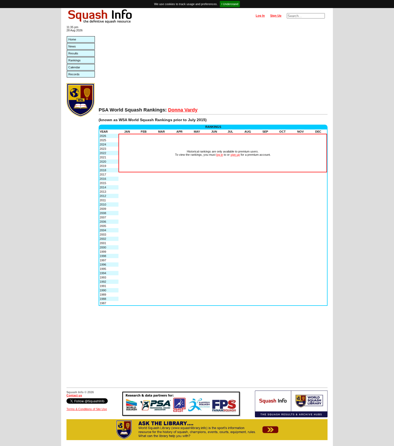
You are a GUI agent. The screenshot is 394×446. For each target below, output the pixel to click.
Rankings (74, 60)
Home (72, 39)
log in (219, 154)
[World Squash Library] (80, 115)
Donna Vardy (183, 110)
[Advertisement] (213, 67)
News (72, 46)
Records (74, 74)
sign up (235, 154)
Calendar (74, 67)
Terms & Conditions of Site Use (86, 409)
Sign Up (275, 15)
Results (73, 53)
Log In (260, 15)
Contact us (74, 395)
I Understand (229, 4)
